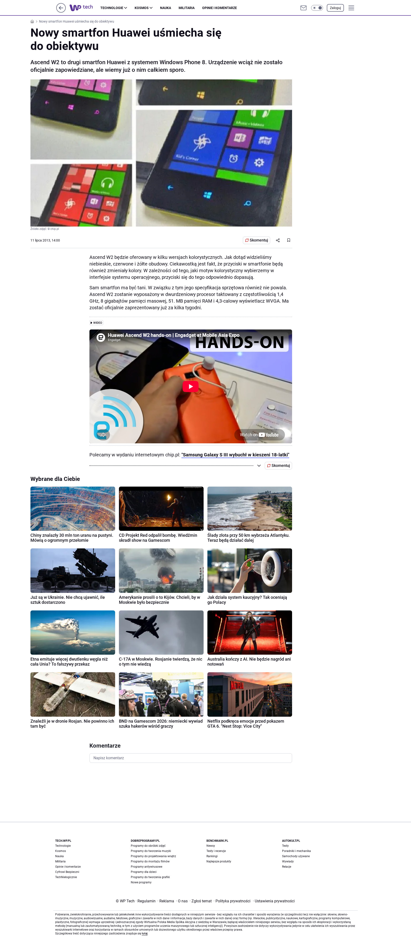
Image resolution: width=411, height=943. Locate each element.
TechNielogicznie (66, 877)
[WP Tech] (84, 8)
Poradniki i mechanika (296, 851)
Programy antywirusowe (146, 866)
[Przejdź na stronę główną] (61, 11)
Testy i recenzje (216, 851)
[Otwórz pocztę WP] (303, 8)
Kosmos (142, 8)
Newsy (210, 845)
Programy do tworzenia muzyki (151, 851)
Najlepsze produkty (218, 861)
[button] (317, 8)
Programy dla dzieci (144, 872)
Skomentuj (259, 240)
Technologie (111, 8)
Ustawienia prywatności (274, 901)
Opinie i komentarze (219, 8)
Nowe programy (141, 882)
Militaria (187, 8)
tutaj (144, 933)
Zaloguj (335, 8)
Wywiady (288, 861)
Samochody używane (296, 856)
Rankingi (212, 856)
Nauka (165, 8)
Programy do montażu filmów (150, 861)
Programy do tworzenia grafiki (150, 877)
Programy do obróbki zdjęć (148, 845)
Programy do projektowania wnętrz (153, 856)
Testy (285, 845)
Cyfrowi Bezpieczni (67, 872)
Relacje (286, 866)
